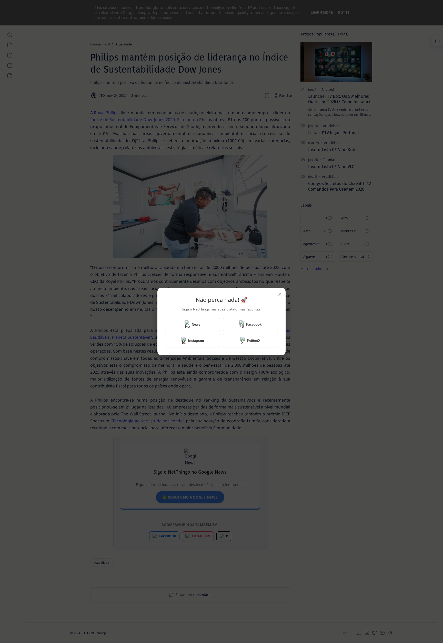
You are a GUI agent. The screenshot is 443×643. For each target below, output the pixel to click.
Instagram (196, 341)
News (196, 324)
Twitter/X (253, 341)
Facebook (253, 324)
